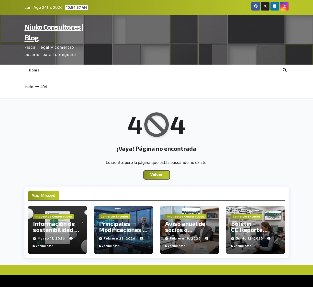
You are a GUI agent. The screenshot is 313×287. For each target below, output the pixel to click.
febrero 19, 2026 (186, 238)
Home (34, 70)
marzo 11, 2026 (52, 238)
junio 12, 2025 (250, 238)
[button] (285, 70)
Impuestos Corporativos (53, 216)
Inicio (28, 87)
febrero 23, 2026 (120, 238)
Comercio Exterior (114, 216)
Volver (156, 174)
